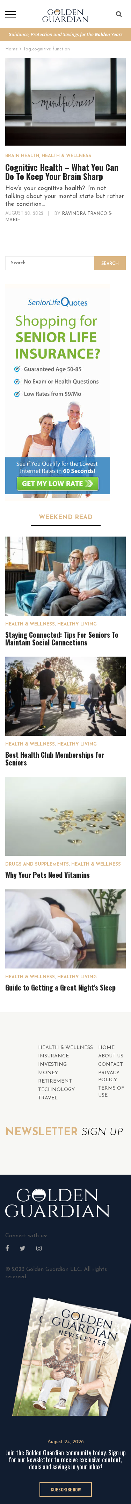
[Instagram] (39, 1249)
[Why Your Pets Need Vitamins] (65, 816)
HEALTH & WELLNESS (66, 156)
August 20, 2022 (25, 213)
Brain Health (22, 156)
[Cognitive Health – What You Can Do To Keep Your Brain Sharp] (65, 102)
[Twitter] (23, 1249)
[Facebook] (7, 1249)
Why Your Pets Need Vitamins (47, 874)
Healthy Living (77, 624)
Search (110, 264)
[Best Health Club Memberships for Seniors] (65, 696)
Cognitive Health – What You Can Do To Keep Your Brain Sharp (61, 171)
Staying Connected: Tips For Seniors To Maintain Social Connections (61, 638)
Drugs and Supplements (37, 864)
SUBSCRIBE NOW (66, 1489)
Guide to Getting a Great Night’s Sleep (60, 987)
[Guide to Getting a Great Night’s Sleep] (65, 928)
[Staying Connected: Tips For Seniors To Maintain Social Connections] (65, 576)
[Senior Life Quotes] (57, 392)
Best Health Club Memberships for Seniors (54, 758)
